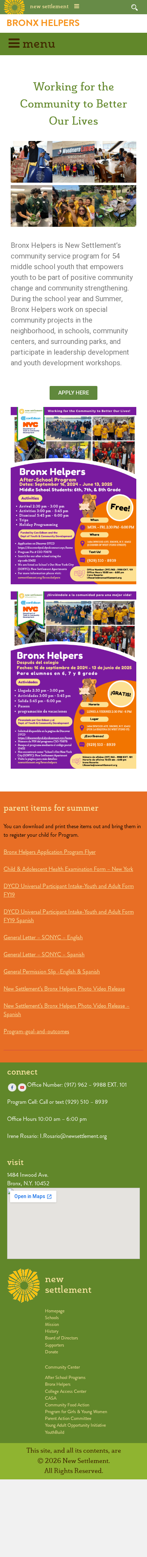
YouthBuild (54, 1432)
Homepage (55, 1311)
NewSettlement (68, 1285)
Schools (52, 1318)
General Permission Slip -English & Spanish (52, 971)
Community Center (62, 1367)
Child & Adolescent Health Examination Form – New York (68, 869)
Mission (52, 1324)
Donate (51, 1352)
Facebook (12, 1087)
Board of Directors (61, 1338)
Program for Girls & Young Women (76, 1412)
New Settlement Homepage (15, 6)
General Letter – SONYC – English (43, 937)
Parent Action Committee (68, 1418)
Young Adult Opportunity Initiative (75, 1425)
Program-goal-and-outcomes (36, 1031)
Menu (37, 44)
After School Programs (65, 1377)
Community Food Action (67, 1405)
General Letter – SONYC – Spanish (44, 954)
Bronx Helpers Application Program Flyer (50, 852)
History (52, 1331)
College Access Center (65, 1391)
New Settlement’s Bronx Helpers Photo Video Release (64, 988)
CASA (50, 1398)
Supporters (54, 1345)
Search (134, 7)
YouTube (22, 1087)
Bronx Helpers (43, 23)
